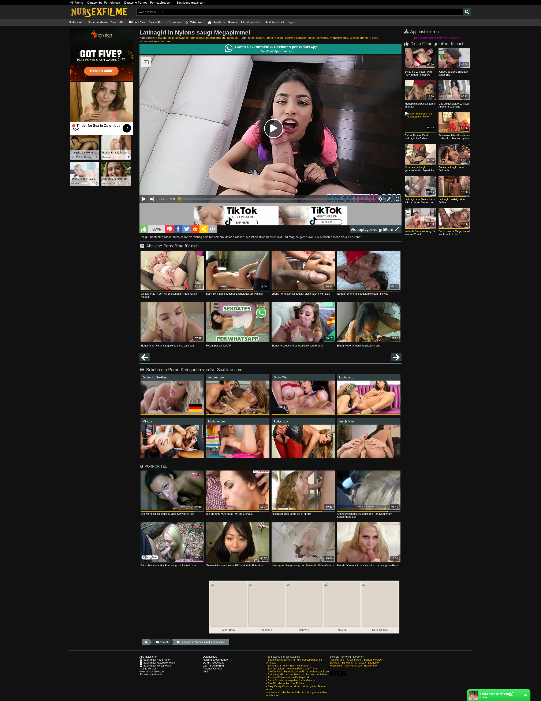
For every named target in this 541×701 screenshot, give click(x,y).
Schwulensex (353, 665)
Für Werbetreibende (151, 674)
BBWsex (347, 662)
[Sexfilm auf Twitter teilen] (186, 229)
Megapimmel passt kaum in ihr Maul (420, 105)
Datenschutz (210, 656)
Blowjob (334, 662)
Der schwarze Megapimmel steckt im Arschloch (454, 233)
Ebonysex (373, 662)
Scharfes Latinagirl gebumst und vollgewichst (419, 169)
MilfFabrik (76, 2)
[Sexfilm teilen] (203, 229)
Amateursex (216, 377)
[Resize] (389, 199)
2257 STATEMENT (213, 665)
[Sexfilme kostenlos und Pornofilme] (99, 17)
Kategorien (76, 22)
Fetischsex (281, 421)
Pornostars (174, 22)
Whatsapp (196, 22)
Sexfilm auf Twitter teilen (157, 665)
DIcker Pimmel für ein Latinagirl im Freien (417, 137)
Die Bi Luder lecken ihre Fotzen (286, 683)
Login (206, 671)
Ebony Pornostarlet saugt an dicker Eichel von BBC (301, 293)
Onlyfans (218, 22)
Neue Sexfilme (97, 22)
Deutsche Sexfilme (155, 377)
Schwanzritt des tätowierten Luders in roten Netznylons (454, 137)
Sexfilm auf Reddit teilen (157, 659)
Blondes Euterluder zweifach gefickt (288, 677)
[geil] (143, 229)
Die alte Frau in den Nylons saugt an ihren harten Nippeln (169, 295)
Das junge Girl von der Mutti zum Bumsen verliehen (297, 674)
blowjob (161, 37)
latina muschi (274, 37)
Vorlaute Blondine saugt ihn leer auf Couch (420, 233)
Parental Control (212, 668)
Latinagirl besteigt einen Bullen (452, 201)
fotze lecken (256, 37)
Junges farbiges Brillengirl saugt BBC (454, 73)
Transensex (370, 665)
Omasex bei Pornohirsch (103, 2)
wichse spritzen (360, 37)
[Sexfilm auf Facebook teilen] (178, 229)
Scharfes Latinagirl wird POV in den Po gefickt (418, 73)
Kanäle (233, 22)
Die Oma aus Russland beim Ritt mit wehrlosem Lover (299, 671)
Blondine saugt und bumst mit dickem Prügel (297, 345)
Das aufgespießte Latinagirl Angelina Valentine (454, 105)
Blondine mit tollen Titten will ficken (288, 665)
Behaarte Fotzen (373, 659)
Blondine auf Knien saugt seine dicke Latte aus (167, 345)
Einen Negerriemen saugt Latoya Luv (358, 345)
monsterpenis (339, 37)
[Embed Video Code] (212, 229)
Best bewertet (274, 22)
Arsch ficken (347, 421)
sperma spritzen (296, 37)
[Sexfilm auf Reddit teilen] (195, 229)
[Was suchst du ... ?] (467, 12)
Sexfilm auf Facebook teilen (159, 662)
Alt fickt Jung (337, 659)
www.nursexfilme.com (151, 671)
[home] (146, 642)
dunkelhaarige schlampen (207, 37)
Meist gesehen (251, 22)
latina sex (233, 37)
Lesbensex (346, 377)
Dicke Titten (281, 377)
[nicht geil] (169, 229)
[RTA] (339, 675)
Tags (290, 22)
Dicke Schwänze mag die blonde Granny (291, 680)
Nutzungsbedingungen (216, 659)
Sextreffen (118, 22)
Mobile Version (148, 668)
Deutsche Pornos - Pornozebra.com (148, 2)
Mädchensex (216, 421)
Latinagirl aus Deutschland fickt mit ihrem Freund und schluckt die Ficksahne (420, 201)
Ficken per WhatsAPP (218, 345)
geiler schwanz (318, 37)
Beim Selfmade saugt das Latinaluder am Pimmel (234, 293)
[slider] (159, 186)
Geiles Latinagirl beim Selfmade (451, 169)
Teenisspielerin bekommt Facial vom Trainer (293, 668)
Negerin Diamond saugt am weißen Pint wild (362, 293)
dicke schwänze (178, 37)
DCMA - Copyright (213, 662)
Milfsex (147, 421)
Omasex (360, 662)
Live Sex (139, 22)
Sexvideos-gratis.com (190, 2)
